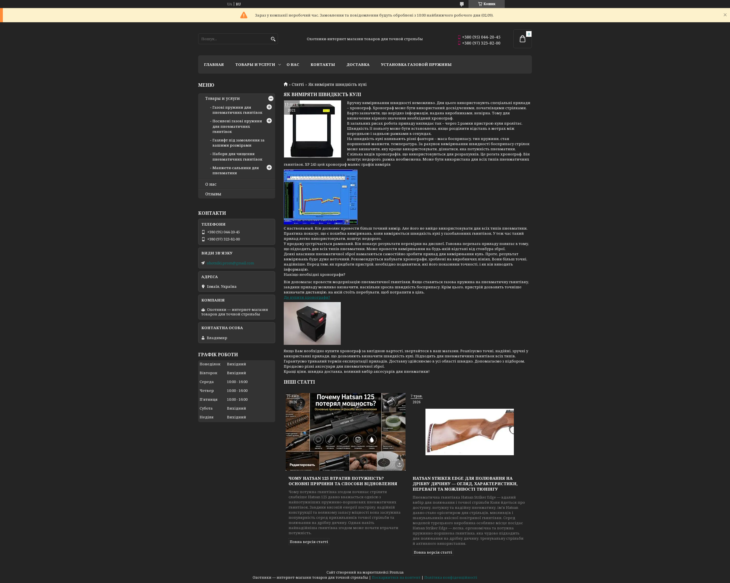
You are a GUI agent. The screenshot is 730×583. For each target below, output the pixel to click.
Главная (214, 64)
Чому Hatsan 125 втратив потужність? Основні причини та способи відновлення (343, 480)
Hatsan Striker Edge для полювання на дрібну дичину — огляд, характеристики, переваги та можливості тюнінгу (465, 483)
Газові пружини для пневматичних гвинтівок (237, 110)
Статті (298, 84)
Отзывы (213, 194)
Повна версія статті (309, 541)
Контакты (323, 64)
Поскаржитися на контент (396, 577)
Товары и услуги (255, 64)
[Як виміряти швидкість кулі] (312, 129)
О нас (293, 64)
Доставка (358, 64)
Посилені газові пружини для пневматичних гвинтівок (237, 126)
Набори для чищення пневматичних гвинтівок (237, 156)
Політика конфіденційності (450, 577)
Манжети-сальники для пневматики (235, 170)
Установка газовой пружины (416, 64)
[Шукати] (273, 39)
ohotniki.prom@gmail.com (230, 263)
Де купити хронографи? (307, 297)
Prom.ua (396, 572)
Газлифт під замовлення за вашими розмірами (238, 142)
